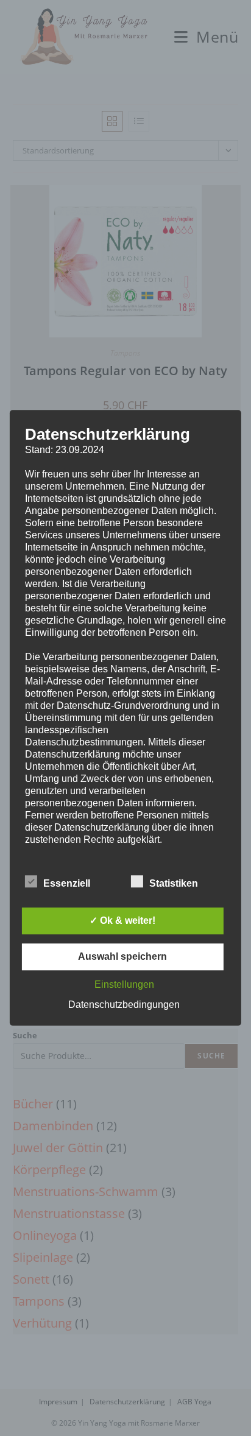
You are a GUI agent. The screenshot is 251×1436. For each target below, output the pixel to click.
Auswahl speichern (122, 957)
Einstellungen (124, 985)
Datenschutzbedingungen (124, 1005)
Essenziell (66, 884)
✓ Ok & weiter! (122, 921)
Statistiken (173, 884)
